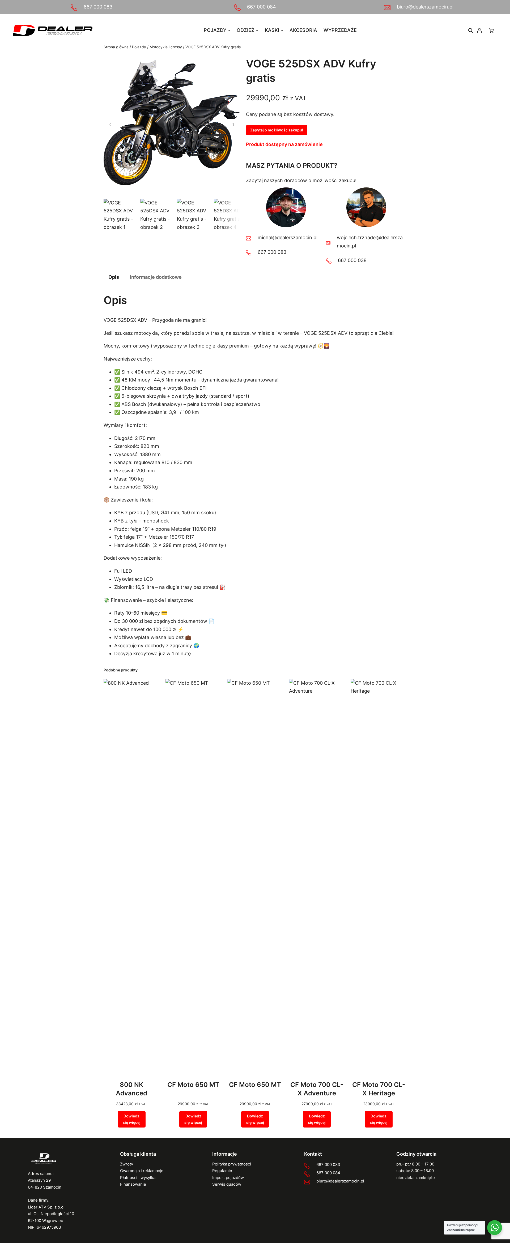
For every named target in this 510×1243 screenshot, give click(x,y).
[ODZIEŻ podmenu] (257, 30)
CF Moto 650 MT (193, 1084)
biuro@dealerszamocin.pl (425, 7)
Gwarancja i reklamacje (141, 1170)
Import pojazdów (228, 1177)
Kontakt (313, 1154)
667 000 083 (98, 7)
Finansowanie (133, 1184)
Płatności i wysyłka (137, 1177)
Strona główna (116, 47)
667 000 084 (261, 7)
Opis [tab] (113, 277)
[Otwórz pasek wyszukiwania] (470, 30)
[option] (157, 216)
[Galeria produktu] (172, 124)
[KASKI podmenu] (281, 30)
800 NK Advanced (131, 1089)
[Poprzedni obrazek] (110, 124)
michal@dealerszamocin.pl (287, 237)
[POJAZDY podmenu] (228, 30)
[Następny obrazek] (233, 124)
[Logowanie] (479, 30)
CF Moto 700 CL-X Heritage (378, 1089)
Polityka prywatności (231, 1164)
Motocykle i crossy (166, 47)
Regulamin (222, 1170)
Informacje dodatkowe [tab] (156, 277)
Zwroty (126, 1164)
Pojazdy (139, 47)
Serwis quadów (226, 1184)
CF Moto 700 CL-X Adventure (316, 1089)
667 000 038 (352, 260)
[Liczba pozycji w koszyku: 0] (491, 30)
